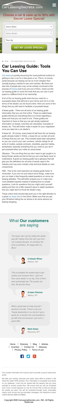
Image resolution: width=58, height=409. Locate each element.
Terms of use (38, 350)
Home (12, 344)
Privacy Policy (21, 350)
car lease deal (15, 196)
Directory (24, 344)
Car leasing (7, 75)
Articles (45, 344)
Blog (35, 344)
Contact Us (29, 347)
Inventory (15, 347)
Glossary (43, 347)
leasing (14, 88)
